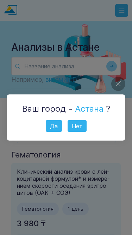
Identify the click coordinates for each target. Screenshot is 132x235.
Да (54, 126)
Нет (77, 126)
